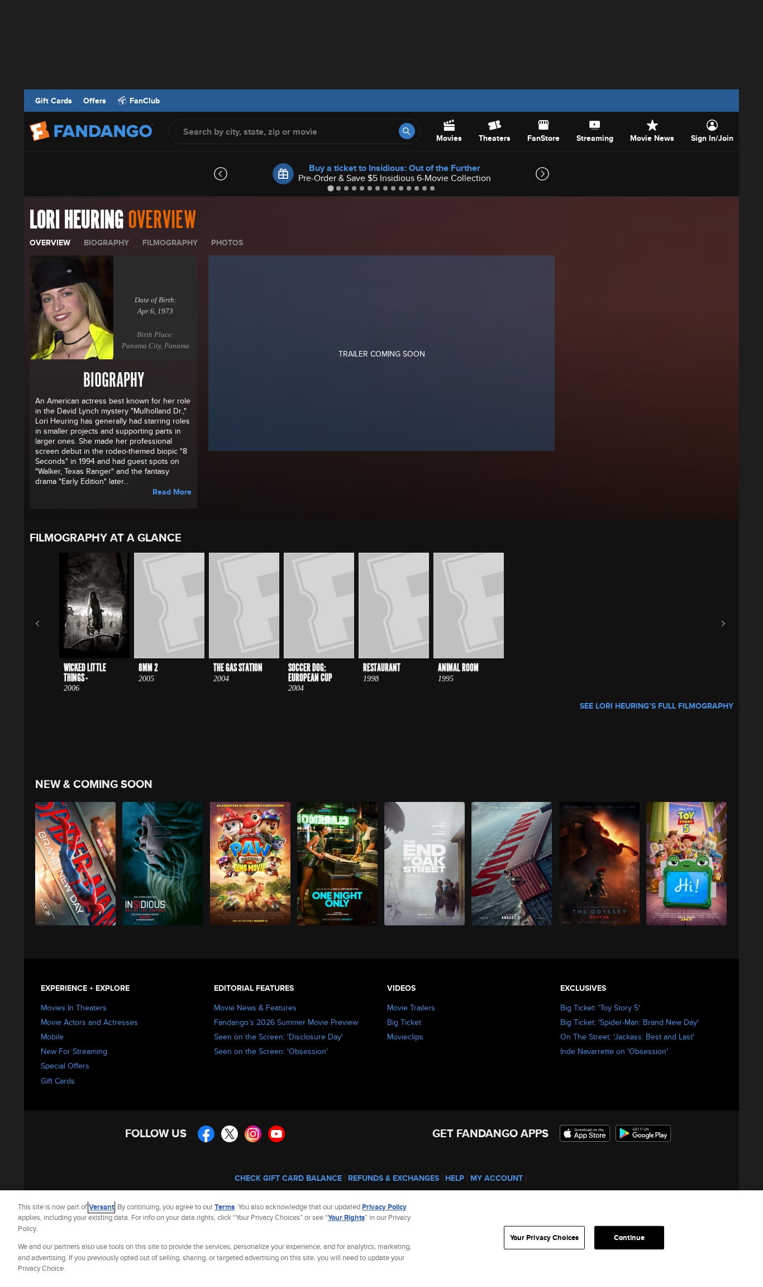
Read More (172, 491)
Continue (629, 1237)
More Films (716, 624)
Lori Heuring (76, 220)
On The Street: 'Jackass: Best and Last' (627, 1036)
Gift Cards (53, 100)
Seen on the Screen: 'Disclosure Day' (278, 1036)
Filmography (170, 242)
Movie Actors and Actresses (89, 1022)
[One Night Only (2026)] (338, 863)
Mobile (52, 1036)
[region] (381, 1238)
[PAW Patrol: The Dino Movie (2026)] (251, 863)
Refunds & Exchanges (393, 1178)
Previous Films (47, 624)
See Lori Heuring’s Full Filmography (656, 705)
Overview (50, 242)
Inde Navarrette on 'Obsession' (614, 1051)
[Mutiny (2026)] (512, 863)
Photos (227, 242)
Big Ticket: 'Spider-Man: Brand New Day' (629, 1022)
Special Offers (65, 1065)
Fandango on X (229, 1133)
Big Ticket (404, 1022)
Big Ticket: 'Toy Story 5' (600, 1007)
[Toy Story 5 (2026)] (687, 863)
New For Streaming (74, 1051)
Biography (106, 242)
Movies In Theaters (74, 1007)
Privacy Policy (384, 1206)
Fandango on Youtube (276, 1133)
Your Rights (346, 1217)
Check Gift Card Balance (288, 1178)
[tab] (330, 188)
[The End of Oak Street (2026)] (425, 863)
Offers (94, 100)
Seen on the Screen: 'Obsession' (271, 1051)
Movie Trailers (411, 1007)
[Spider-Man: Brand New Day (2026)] (76, 863)
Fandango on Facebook (206, 1133)
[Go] (407, 131)
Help (454, 1178)
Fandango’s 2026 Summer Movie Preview (286, 1022)
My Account (496, 1178)
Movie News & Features (255, 1007)
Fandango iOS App (585, 1133)
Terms (224, 1206)
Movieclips (405, 1036)
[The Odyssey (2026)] (600, 863)
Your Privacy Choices (544, 1237)
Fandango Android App (643, 1133)
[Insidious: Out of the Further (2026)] (163, 863)
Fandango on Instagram (253, 1133)
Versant (101, 1206)
